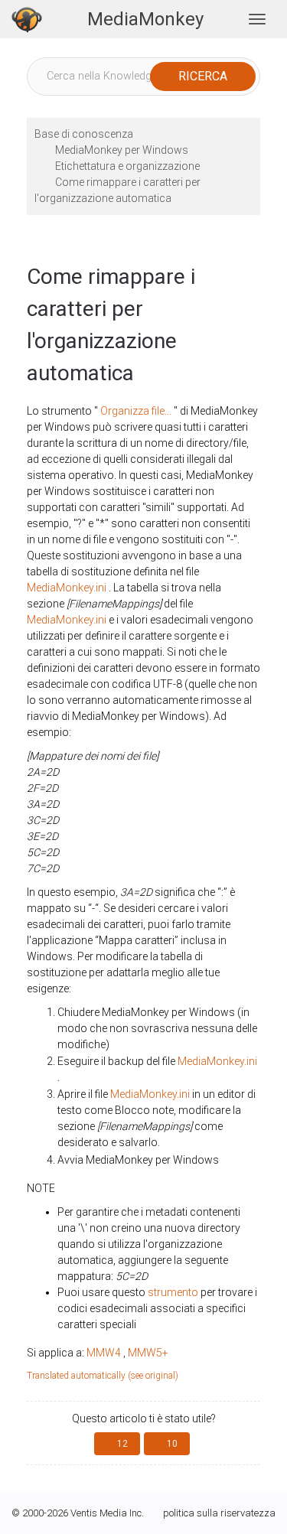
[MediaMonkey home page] (26, 19)
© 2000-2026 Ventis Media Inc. (77, 1513)
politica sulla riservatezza (219, 1513)
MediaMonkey (145, 19)
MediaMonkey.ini (66, 587)
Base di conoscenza (83, 134)
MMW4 (103, 1353)
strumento (173, 1292)
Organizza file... (135, 411)
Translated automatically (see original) (102, 1375)
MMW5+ (148, 1353)
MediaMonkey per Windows (121, 150)
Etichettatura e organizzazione (127, 166)
